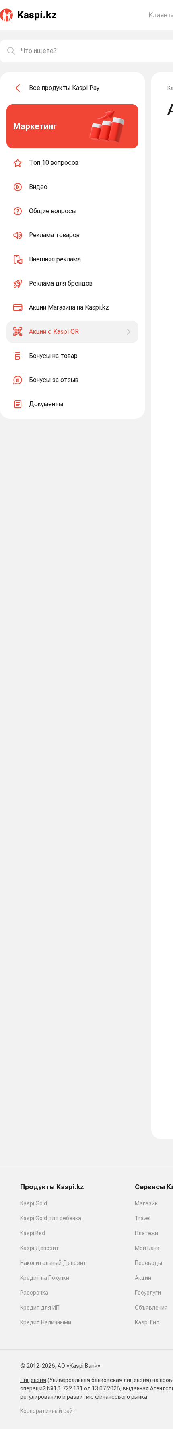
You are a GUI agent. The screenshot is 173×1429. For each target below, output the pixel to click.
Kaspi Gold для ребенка (50, 1218)
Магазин (146, 1203)
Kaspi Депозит (39, 1248)
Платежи (146, 1233)
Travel (142, 1218)
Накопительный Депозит (53, 1263)
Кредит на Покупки (44, 1278)
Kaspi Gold (33, 1203)
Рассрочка (34, 1292)
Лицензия (33, 1380)
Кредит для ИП (40, 1307)
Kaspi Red (32, 1233)
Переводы (148, 1263)
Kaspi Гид (147, 1322)
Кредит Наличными (45, 1322)
